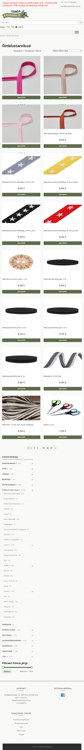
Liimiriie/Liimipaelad (11, 540)
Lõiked (5, 474)
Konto (2, 27)
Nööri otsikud (9, 581)
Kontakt (21, 734)
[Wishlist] (8, 27)
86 (48, 448)
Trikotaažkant (9, 612)
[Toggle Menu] (77, 32)
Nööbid (6, 576)
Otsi (81, 22)
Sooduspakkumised (11, 640)
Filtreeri (7, 672)
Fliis (4, 469)
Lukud (6, 545)
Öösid (6, 586)
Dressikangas (9, 463)
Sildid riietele (8, 601)
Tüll (4, 656)
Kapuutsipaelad (9, 519)
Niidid (6, 565)
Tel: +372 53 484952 (69, 2)
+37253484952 (21, 703)
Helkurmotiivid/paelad (12, 504)
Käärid (6, 514)
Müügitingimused (21, 723)
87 (51, 448)
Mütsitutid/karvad (10, 555)
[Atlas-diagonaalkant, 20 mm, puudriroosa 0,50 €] (63, 75)
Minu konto (21, 731)
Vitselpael (7, 617)
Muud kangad (9, 485)
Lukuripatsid (8, 550)
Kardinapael (8, 524)
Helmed (7, 509)
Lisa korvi (21, 97)
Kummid (7, 534)
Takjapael (7, 607)
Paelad (6, 591)
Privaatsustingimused (21, 720)
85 (44, 448)
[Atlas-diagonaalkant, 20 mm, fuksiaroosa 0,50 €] (21, 75)
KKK (21, 727)
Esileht (2, 35)
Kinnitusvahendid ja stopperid (15, 529)
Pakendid (6, 624)
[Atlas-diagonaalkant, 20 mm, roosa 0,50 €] (21, 124)
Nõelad (6, 571)
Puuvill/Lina (8, 630)
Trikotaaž (7, 651)
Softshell (7, 635)
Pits (5, 596)
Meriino (6, 479)
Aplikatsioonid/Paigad (12, 493)
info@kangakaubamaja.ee (70, 6)
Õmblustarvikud (10, 490)
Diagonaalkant (9, 499)
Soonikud (7, 646)
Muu (5, 560)
